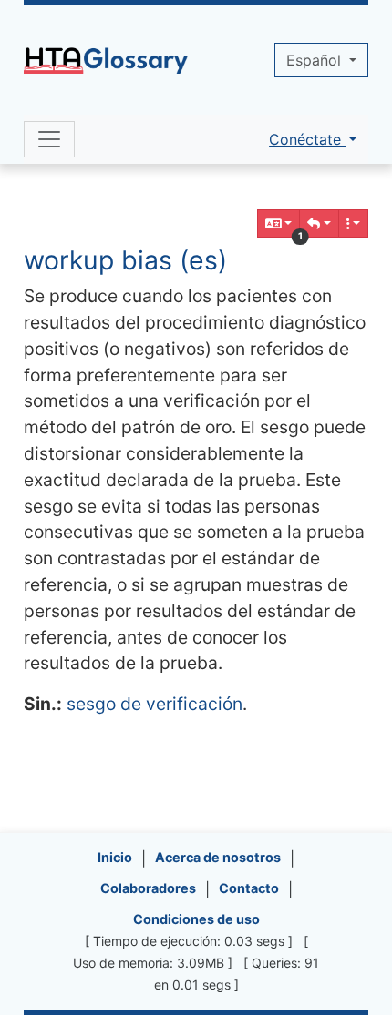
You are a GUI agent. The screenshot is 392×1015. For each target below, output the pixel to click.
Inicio (115, 857)
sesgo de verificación (154, 704)
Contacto (249, 888)
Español (316, 60)
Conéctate (307, 139)
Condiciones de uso (196, 919)
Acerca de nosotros (218, 857)
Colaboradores (148, 888)
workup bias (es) (125, 260)
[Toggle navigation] (49, 139)
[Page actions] (353, 223)
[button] (319, 223)
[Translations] (279, 223)
